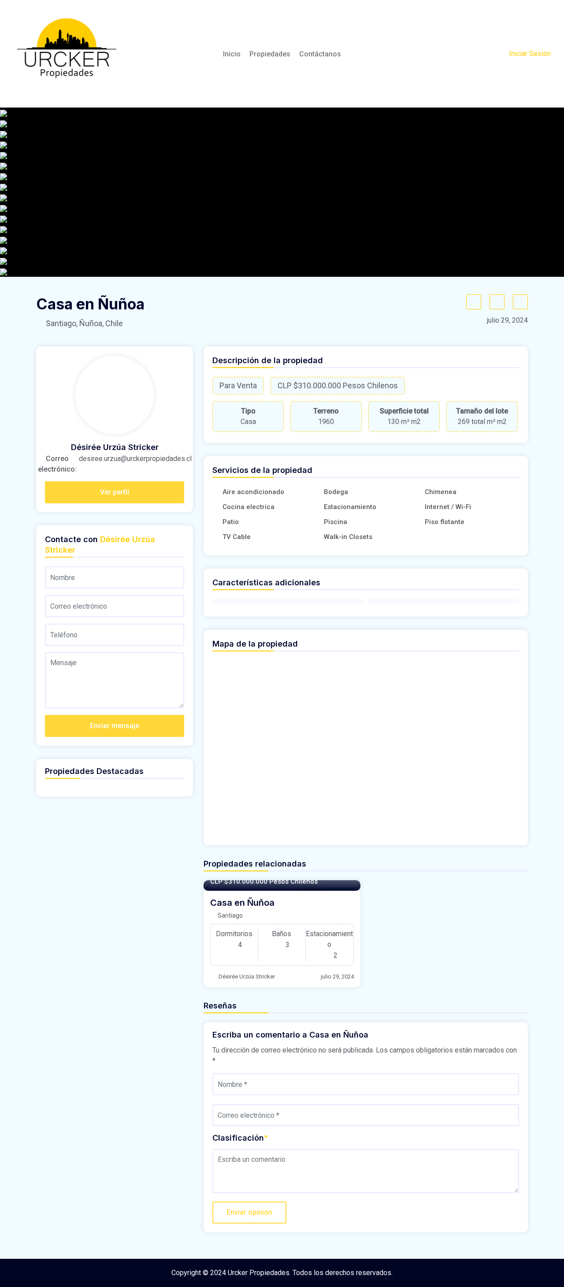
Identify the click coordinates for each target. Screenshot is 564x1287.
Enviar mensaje (114, 726)
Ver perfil (114, 492)
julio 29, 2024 (337, 976)
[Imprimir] (520, 301)
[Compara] (497, 301)
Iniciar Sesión (530, 53)
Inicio (232, 54)
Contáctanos (320, 54)
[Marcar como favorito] (473, 301)
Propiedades (269, 54)
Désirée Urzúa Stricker (247, 976)
